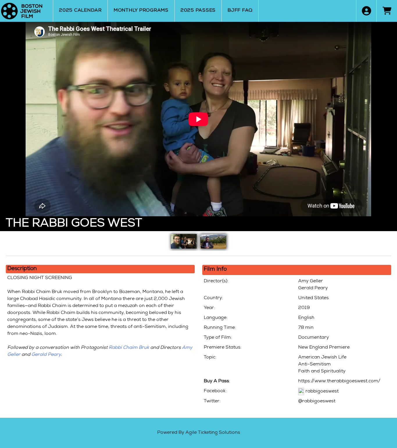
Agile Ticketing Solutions (212, 433)
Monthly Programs (141, 10)
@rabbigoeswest (316, 401)
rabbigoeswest (322, 391)
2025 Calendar (80, 10)
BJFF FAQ (240, 10)
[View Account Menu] (366, 11)
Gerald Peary (46, 355)
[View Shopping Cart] (386, 11)
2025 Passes (198, 10)
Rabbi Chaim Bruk (129, 348)
